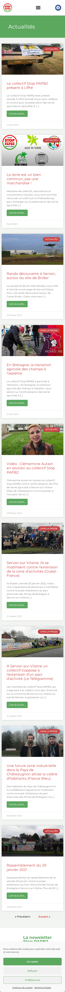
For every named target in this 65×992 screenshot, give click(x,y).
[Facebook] (58, 8)
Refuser (32, 970)
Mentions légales (42, 987)
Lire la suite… (18, 113)
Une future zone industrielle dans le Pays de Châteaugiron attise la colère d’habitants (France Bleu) (32, 772)
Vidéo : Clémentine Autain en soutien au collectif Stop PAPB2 (31, 468)
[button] (38, 8)
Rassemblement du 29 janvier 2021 (26, 867)
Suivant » (44, 916)
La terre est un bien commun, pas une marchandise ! (24, 179)
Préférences (32, 980)
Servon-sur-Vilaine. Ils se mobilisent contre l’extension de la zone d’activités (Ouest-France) (32, 569)
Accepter (32, 961)
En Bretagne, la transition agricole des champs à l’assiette (29, 369)
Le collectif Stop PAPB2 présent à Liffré (27, 85)
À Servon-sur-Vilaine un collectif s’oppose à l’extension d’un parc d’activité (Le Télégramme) (30, 672)
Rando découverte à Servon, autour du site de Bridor (31, 276)
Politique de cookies (22, 987)
